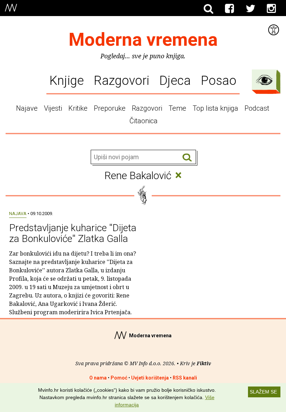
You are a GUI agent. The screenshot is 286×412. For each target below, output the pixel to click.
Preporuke (110, 108)
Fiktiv (204, 363)
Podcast (256, 108)
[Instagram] (271, 8)
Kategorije (264, 79)
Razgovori (121, 80)
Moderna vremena (143, 39)
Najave (27, 108)
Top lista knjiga (215, 108)
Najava (18, 213)
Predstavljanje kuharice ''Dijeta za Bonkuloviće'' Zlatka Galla (72, 233)
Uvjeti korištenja (150, 378)
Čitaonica (143, 121)
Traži (187, 157)
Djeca (175, 80)
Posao (218, 80)
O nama (98, 378)
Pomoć (119, 378)
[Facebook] (229, 8)
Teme (177, 108)
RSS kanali (185, 378)
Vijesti (53, 108)
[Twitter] (250, 8)
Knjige (67, 80)
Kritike (78, 108)
